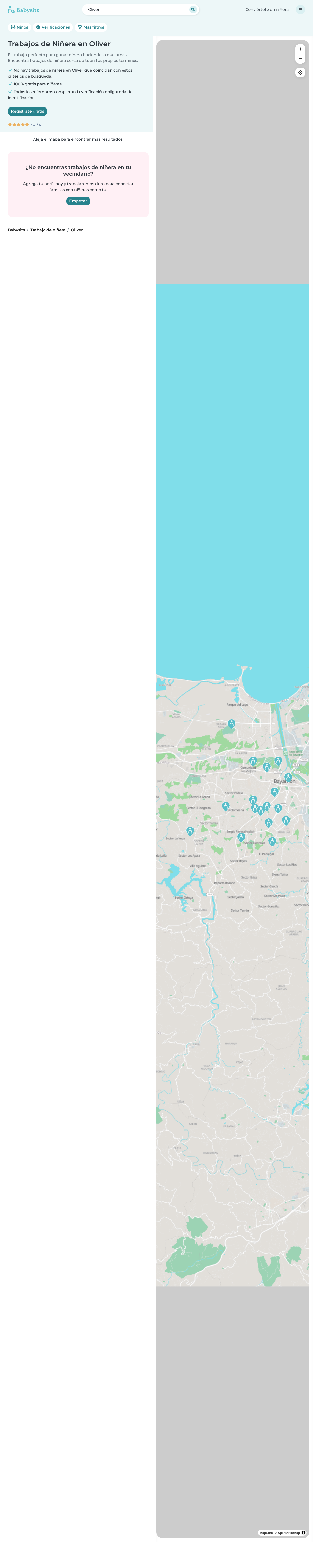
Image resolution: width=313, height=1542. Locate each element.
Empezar (78, 201)
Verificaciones (55, 27)
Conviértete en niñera (267, 9)
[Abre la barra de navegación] (300, 9)
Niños (22, 27)
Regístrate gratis (27, 111)
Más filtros (93, 27)
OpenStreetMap (289, 1533)
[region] (232, 789)
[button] (278, 761)
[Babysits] (23, 9)
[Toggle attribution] (304, 1533)
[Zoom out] (300, 59)
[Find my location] (300, 72)
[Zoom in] (300, 49)
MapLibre (266, 1533)
